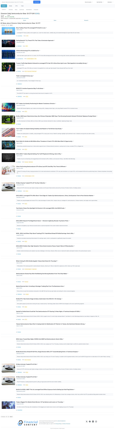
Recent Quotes (88, 2)
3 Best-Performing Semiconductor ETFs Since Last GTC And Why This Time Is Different (41, 166)
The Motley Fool (20, 58)
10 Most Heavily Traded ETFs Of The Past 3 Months (31, 183)
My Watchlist (99, 2)
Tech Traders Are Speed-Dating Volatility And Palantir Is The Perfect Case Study (39, 128)
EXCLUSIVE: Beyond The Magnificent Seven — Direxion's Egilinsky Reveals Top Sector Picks (43, 220)
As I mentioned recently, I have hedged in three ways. (29, 80)
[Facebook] (89, 423)
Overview (11, 9)
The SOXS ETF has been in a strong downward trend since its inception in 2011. (35, 93)
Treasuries (36, 9)
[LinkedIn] (93, 423)
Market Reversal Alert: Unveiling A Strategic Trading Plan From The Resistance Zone (40, 286)
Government (29, 71)
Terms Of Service (66, 423)
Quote (24, 20)
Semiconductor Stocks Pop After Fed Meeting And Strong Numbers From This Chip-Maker (42, 273)
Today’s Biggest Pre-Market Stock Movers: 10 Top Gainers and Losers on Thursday (40, 402)
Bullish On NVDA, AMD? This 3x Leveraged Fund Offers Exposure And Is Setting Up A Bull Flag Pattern (45, 389)
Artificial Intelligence (30, 58)
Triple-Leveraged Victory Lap (25, 76)
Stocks (10, 6)
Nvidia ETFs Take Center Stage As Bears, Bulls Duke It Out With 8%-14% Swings (39, 299)
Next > (11, 25)
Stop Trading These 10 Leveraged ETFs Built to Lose (31, 28)
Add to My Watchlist (25, 18)
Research (86, 20)
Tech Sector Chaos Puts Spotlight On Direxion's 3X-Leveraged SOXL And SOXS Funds (41, 208)
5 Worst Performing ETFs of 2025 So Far (28, 50)
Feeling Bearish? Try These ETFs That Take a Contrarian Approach (35, 40)
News (16, 9)
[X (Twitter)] (86, 423)
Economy (26, 281)
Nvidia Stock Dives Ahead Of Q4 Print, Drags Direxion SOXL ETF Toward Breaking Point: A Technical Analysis (47, 351)
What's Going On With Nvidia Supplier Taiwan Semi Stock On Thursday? (37, 261)
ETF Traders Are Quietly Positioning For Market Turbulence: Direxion (36, 103)
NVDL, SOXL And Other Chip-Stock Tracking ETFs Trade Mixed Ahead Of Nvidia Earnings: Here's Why (45, 233)
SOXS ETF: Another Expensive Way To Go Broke (30, 88)
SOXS (37, 13)
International (29, 9)
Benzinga (19, 71)
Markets (4, 6)
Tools (22, 6)
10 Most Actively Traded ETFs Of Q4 (27, 364)
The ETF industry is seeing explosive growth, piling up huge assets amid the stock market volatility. (39, 381)
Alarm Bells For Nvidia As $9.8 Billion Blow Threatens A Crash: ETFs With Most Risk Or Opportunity (45, 141)
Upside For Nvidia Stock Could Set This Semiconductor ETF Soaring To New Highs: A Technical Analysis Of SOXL (48, 311)
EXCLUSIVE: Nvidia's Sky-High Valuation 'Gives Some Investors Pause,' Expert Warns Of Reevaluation (45, 246)
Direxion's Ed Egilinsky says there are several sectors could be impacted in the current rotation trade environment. (42, 225)
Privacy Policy (58, 423)
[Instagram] (96, 423)
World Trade (34, 71)
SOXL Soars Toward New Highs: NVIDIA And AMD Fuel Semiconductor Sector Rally (40, 339)
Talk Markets (20, 96)
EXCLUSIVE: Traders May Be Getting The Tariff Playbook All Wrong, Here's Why (39, 154)
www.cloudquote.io (62, 420)
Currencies (21, 9)
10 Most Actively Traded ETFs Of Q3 (27, 377)
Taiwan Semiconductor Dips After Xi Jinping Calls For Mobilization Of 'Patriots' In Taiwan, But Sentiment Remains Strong (51, 324)
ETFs (16, 6)
